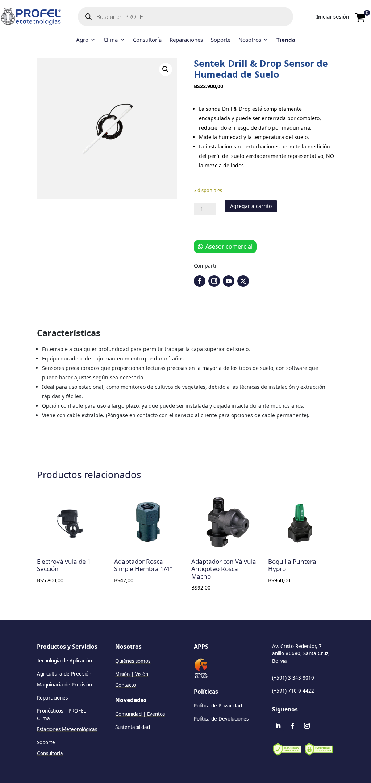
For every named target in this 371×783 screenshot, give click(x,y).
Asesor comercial (229, 246)
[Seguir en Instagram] (214, 281)
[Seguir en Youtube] (228, 281)
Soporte (220, 40)
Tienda (285, 40)
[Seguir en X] (243, 281)
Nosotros (249, 40)
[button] (165, 69)
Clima (111, 40)
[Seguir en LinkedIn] (278, 725)
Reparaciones (186, 40)
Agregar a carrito (251, 206)
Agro (82, 40)
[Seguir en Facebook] (199, 281)
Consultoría (147, 40)
